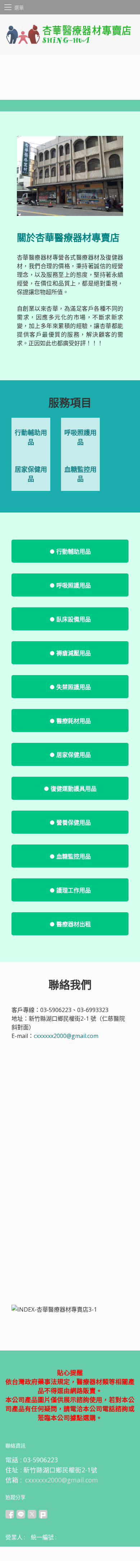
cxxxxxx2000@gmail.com (66, 1036)
